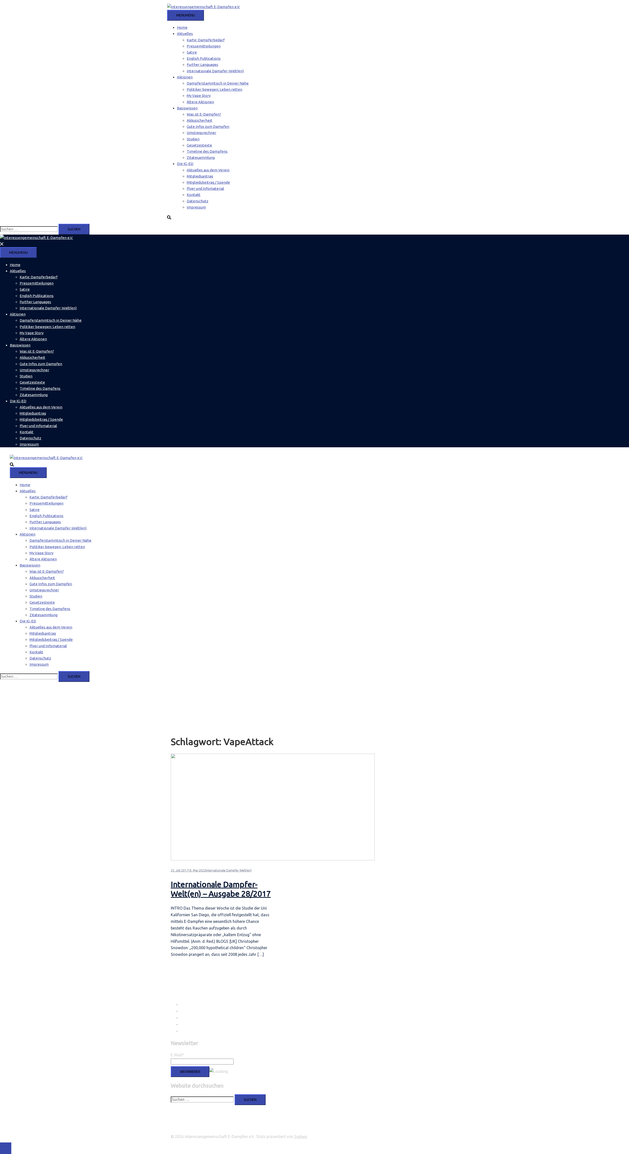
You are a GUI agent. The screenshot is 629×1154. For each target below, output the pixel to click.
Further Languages (202, 64)
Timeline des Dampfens (207, 151)
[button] (171, 217)
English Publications (204, 58)
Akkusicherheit (199, 120)
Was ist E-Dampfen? (204, 114)
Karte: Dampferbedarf (206, 40)
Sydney (300, 1136)
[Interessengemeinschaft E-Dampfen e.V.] (203, 7)
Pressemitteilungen (204, 46)
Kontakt (193, 195)
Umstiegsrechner (201, 133)
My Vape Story (199, 95)
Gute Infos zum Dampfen (208, 126)
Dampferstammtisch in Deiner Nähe (218, 83)
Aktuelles (185, 33)
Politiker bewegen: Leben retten (214, 89)
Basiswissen (187, 108)
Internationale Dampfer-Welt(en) (215, 71)
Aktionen (185, 77)
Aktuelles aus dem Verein (208, 170)
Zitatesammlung (201, 157)
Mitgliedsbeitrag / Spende (208, 182)
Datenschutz (197, 201)
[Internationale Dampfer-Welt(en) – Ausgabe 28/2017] (273, 859)
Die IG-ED (185, 164)
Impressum (196, 207)
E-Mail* (177, 1055)
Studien (193, 139)
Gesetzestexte (199, 145)
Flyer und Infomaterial (205, 188)
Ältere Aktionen (200, 102)
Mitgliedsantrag (200, 176)
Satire (192, 52)
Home (182, 27)
